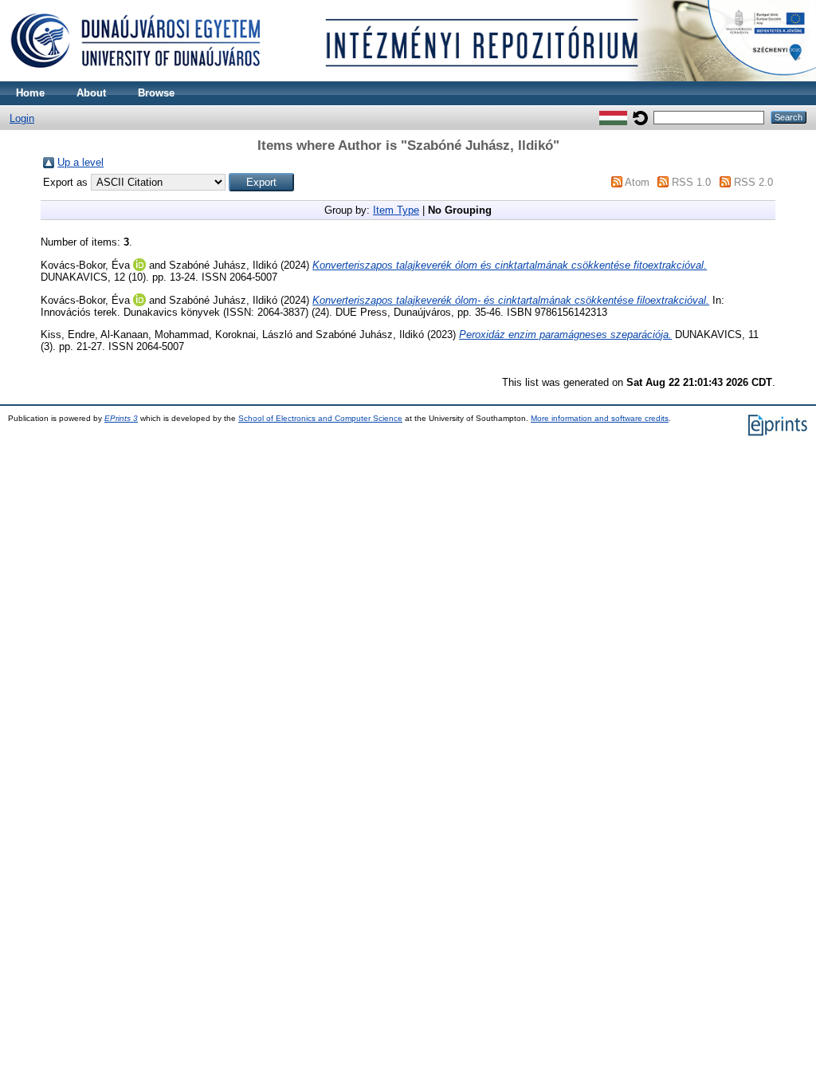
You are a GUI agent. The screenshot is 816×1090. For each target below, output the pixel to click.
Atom (637, 182)
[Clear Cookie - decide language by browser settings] (640, 117)
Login (22, 118)
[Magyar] (613, 117)
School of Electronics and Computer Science (320, 418)
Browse (156, 93)
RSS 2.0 (753, 182)
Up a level (80, 162)
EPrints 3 (121, 418)
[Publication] (408, 78)
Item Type (396, 210)
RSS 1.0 (691, 182)
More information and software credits (600, 418)
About (91, 93)
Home (30, 93)
